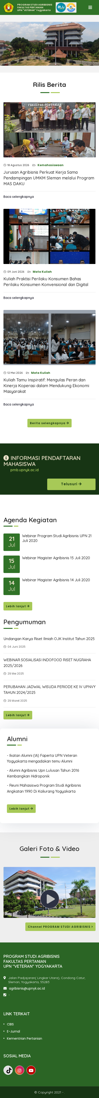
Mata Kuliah (42, 272)
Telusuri (70, 484)
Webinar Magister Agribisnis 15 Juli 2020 (56, 558)
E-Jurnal (13, 1031)
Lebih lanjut (16, 606)
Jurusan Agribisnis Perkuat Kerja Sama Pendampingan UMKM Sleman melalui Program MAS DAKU (48, 178)
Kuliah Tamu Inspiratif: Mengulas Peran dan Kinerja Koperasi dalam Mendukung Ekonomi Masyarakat (46, 385)
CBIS (10, 1024)
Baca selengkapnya (18, 197)
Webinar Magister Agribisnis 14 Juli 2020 (56, 580)
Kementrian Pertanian (24, 1038)
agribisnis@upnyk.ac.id (27, 988)
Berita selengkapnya (48, 423)
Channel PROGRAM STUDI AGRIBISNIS (59, 927)
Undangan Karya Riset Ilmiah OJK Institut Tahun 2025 (49, 638)
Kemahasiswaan (50, 165)
